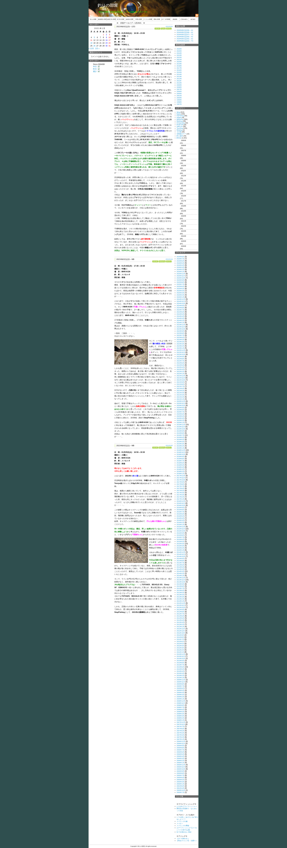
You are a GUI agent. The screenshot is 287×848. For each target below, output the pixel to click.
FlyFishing (180, 116)
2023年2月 (180, 346)
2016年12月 (181, 501)
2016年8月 (180, 510)
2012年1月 (180, 626)
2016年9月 (180, 507)
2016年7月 (180, 512)
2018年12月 (181, 450)
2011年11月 (181, 631)
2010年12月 (181, 654)
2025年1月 (180, 297)
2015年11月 (181, 529)
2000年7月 (180, 792)
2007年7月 (180, 726)
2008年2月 (180, 718)
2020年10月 (181, 405)
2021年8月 (180, 384)
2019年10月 (181, 429)
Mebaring (162, 261)
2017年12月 (181, 476)
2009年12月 (181, 680)
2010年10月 (181, 658)
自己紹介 (193, 19)
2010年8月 (180, 663)
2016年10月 (181, 505)
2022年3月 (180, 369)
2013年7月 (180, 588)
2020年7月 (180, 412)
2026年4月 (180, 265)
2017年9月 (180, 482)
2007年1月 (180, 739)
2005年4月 (180, 782)
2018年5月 (180, 465)
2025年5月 (180, 288)
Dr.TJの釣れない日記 (184, 832)
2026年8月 (180, 257)
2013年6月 (180, 590)
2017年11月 (181, 478)
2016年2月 (180, 522)
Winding (179, 130)
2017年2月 (180, 497)
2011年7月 (180, 639)
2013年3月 (180, 597)
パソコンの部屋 (147, 19)
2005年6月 (180, 777)
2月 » (97, 48)
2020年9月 (180, 408)
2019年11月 (181, 427)
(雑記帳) (175, 19)
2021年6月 (180, 388)
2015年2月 (180, 548)
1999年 (179, 100)
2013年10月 (181, 582)
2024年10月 (181, 303)
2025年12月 (181, 274)
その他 (179, 132)
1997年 (179, 104)
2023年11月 (181, 327)
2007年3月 (180, 735)
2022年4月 (180, 367)
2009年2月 (180, 697)
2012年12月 (181, 603)
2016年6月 (180, 514)
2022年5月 (180, 365)
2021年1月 (180, 399)
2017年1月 (180, 499)
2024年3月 (180, 318)
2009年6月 (180, 688)
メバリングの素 (182, 821)
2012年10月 (181, 607)
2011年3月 (180, 648)
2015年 (179, 72)
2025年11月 (181, 276)
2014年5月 (180, 567)
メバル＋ (180, 823)
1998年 (179, 102)
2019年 (179, 64)
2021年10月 (181, 380)
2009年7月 (180, 686)
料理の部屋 (139, 19)
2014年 (179, 74)
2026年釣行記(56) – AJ (185, 36)
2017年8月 (180, 484)
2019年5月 (180, 439)
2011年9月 (180, 635)
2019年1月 (180, 448)
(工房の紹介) (184, 19)
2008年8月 (180, 705)
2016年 (179, 70)
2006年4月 (180, 756)
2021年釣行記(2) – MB (125, 259)
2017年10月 (181, 480)
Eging (163, 28)
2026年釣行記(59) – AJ (185, 30)
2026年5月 (180, 263)
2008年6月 (180, 709)
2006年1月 (180, 763)
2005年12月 (181, 765)
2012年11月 (181, 605)
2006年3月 (180, 758)
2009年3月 (180, 694)
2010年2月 (180, 675)
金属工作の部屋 (111, 19)
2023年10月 (181, 329)
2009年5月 (180, 690)
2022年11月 (181, 352)
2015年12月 (181, 527)
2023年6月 (180, 337)
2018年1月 (180, 473)
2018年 (179, 66)
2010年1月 (180, 677)
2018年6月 (180, 463)
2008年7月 (180, 707)
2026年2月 (180, 269)
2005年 (179, 93)
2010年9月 (180, 660)
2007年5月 (180, 731)
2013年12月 (181, 578)
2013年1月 (180, 601)
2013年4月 (180, 595)
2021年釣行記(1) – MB (125, 446)
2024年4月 (180, 316)
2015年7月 (180, 537)
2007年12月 (181, 722)
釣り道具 (180, 136)
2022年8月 (180, 359)
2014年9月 (180, 558)
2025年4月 (180, 291)
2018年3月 (180, 469)
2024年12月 (181, 299)
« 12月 (91, 48)
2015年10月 (181, 531)
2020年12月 (181, 401)
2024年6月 (180, 312)
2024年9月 (180, 305)
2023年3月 (180, 344)
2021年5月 (180, 390)
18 (91, 43)
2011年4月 (180, 646)
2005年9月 (180, 771)
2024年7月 (180, 310)
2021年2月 (180, 397)
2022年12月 (181, 350)
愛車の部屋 (157, 19)
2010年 (179, 83)
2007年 (179, 89)
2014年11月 (181, 554)
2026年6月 (180, 261)
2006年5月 (180, 754)
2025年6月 (180, 286)
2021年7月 (180, 386)
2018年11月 (181, 452)
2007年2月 (180, 737)
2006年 (179, 91)
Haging (179, 117)
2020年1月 (180, 422)
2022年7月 (180, 361)
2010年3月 (180, 673)
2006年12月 (181, 741)
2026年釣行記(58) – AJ (185, 32)
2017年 (179, 68)
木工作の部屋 (120, 19)
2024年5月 (180, 314)
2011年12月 (181, 629)
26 (94, 46)
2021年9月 (180, 382)
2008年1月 (180, 720)
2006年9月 (180, 746)
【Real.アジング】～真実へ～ (187, 841)
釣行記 (169, 28)
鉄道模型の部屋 (102, 19)
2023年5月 (180, 339)
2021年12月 (181, 376)
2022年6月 (180, 363)
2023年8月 (180, 333)
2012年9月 (180, 609)
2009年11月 (181, 682)
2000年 (179, 98)
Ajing (178, 112)
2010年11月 (181, 656)
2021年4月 (180, 393)
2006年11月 (181, 743)
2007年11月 (181, 724)
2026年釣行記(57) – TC (185, 34)
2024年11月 (181, 301)
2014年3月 (180, 571)
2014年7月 (180, 563)
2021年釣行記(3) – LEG (125, 27)
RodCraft (180, 125)
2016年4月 (180, 518)
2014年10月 (181, 556)
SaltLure (180, 126)
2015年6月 (180, 539)
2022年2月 (180, 371)
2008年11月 (181, 703)
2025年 (179, 51)
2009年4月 (180, 692)
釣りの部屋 (108, 5)
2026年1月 (180, 271)
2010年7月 (180, 665)
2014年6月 (180, 565)
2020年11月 (181, 403)
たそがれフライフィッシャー (187, 806)
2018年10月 (181, 454)
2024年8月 (180, 308)
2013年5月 (180, 592)
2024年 (179, 53)
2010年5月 (180, 669)
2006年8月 (180, 748)
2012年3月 (180, 622)
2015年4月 (180, 544)
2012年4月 (180, 620)
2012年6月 (180, 616)
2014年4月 (180, 569)
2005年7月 (180, 775)
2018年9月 (180, 456)
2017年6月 (180, 488)
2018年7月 (180, 461)
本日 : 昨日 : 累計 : (95, 69)
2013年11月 (181, 580)
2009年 (179, 85)
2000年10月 (181, 790)
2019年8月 (180, 433)
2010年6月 (180, 667)
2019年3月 (180, 444)
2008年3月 (180, 716)
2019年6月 (180, 437)
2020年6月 (180, 414)
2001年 (179, 96)
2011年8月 (180, 637)
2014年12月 (181, 552)
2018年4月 (180, 467)
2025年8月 (180, 282)
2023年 (179, 55)
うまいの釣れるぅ (183, 838)
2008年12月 (181, 701)
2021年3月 (180, 395)
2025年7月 (180, 284)
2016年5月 (180, 516)
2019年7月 (180, 435)
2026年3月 (180, 267)
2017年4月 (180, 493)
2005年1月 (180, 784)
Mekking (180, 121)
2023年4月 (180, 342)
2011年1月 (180, 652)
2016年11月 (181, 503)
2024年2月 (180, 320)
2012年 (179, 79)
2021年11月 (181, 378)
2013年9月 (180, 584)
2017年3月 (180, 495)
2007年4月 (180, 733)
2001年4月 (180, 788)
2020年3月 (180, 418)
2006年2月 (180, 760)
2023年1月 (180, 348)
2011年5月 (180, 643)
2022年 (179, 57)
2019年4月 (180, 442)
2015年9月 (180, 533)
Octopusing (181, 123)
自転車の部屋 (129, 19)
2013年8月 (180, 586)
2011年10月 (181, 633)
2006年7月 (180, 750)
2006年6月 (180, 752)
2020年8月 (180, 410)
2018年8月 (180, 459)
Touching (180, 128)
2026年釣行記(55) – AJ (185, 39)
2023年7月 (180, 335)
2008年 (179, 87)
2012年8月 (180, 612)
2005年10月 (181, 769)
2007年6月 (180, 729)
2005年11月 (181, 767)
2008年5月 (180, 712)
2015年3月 (180, 546)
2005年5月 (180, 780)
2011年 (179, 81)
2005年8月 (180, 773)
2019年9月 (180, 431)
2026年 (179, 49)
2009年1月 (180, 699)
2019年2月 (180, 446)
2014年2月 (180, 573)
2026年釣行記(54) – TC (185, 41)
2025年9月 (180, 280)
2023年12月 (181, 325)
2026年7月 (180, 259)
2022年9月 (180, 356)
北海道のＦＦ (181, 134)
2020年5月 (180, 416)
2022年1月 (180, 373)
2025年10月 (181, 278)
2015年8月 (180, 535)
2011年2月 (180, 650)
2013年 (179, 76)
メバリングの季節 (183, 826)
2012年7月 (180, 614)
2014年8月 (180, 561)
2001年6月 (180, 786)
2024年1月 (180, 322)
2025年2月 (180, 295)
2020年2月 (180, 420)
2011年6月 (180, 641)
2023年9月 (180, 331)
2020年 (179, 62)
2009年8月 (180, 684)
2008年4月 (180, 714)
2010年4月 (180, 671)
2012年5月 (180, 618)
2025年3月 (180, 293)
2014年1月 (180, 575)
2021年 (157, 28)
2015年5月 (180, 541)
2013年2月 (180, 599)
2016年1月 (180, 524)
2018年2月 (180, 471)
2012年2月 (180, 624)
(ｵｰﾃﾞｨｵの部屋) (166, 19)
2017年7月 (180, 486)
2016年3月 (180, 520)
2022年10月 (181, 354)
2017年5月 (180, 490)
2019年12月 (181, 425)
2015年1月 (180, 550)
